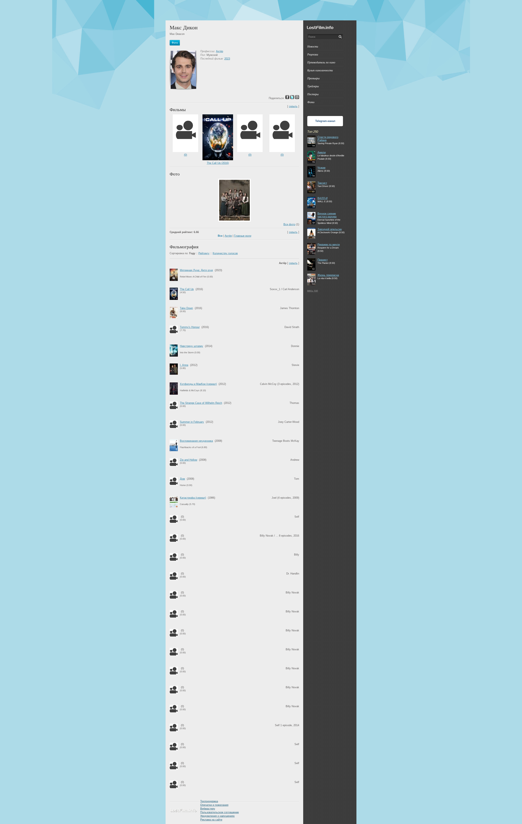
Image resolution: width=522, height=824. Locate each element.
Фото (310, 102)
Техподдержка (209, 801)
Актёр (219, 51)
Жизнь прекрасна (328, 275)
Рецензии (312, 54)
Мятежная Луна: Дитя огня (196, 270)
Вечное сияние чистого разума (326, 215)
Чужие (321, 167)
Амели (321, 152)
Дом (182, 478)
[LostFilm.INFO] (261, 10)
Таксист (322, 182)
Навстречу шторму (191, 346)
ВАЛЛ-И (322, 198)
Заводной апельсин (329, 229)
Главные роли (242, 235)
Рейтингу (203, 253)
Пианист (322, 259)
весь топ (312, 290)
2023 (227, 58)
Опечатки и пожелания (214, 804)
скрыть (293, 106)
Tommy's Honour (190, 327)
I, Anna (184, 365)
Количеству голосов (225, 253)
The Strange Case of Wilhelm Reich (201, 402)
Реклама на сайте (211, 819)
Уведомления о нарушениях (217, 815)
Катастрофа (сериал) (193, 497)
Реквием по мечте (328, 244)
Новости (312, 46)
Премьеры (313, 78)
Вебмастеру (207, 808)
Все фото (289, 224)
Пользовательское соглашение (219, 812)
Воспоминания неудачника (196, 440)
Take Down (186, 308)
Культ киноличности (320, 70)
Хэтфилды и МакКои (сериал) (198, 383)
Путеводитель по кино (321, 62)
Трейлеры (313, 86)
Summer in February (192, 421)
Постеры (313, 94)
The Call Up (187, 289)
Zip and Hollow (188, 459)
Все (220, 235)
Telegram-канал (325, 121)
